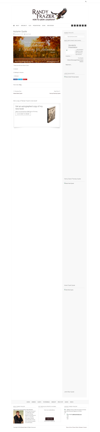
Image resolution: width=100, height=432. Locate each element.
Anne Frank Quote (69, 285)
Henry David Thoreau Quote (72, 179)
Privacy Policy (75, 427)
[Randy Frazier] (50, 20)
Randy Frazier (24, 427)
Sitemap (80, 427)
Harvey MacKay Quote (55, 93)
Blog (20, 84)
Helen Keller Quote (17, 93)
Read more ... (69, 64)
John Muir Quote (69, 392)
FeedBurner (52, 421)
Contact (85, 427)
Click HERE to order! (23, 114)
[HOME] (14, 26)
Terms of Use (69, 427)
